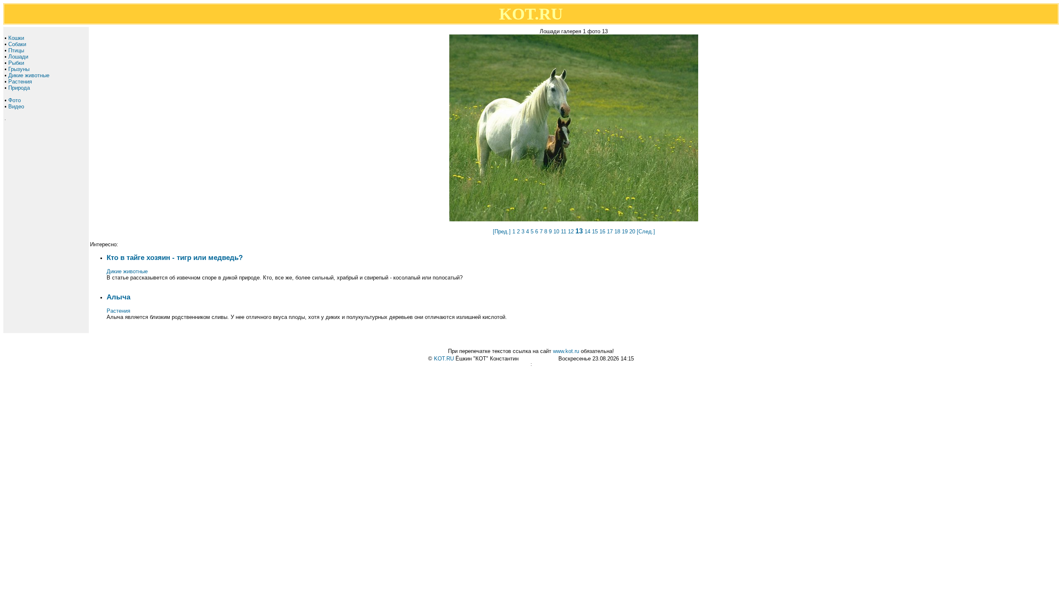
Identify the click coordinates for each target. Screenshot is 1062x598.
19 (625, 231)
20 (632, 231)
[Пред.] (502, 231)
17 (610, 231)
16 (602, 231)
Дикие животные (28, 75)
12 (571, 231)
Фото (14, 100)
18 (617, 231)
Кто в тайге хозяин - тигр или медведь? (175, 257)
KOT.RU (444, 358)
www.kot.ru (566, 351)
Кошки (16, 38)
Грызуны (18, 69)
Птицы (16, 50)
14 (587, 231)
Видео (16, 106)
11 (563, 231)
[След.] (646, 231)
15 (595, 231)
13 (579, 231)
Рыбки (16, 63)
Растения (20, 81)
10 (556, 231)
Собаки (17, 44)
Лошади (18, 57)
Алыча (118, 297)
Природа (19, 88)
